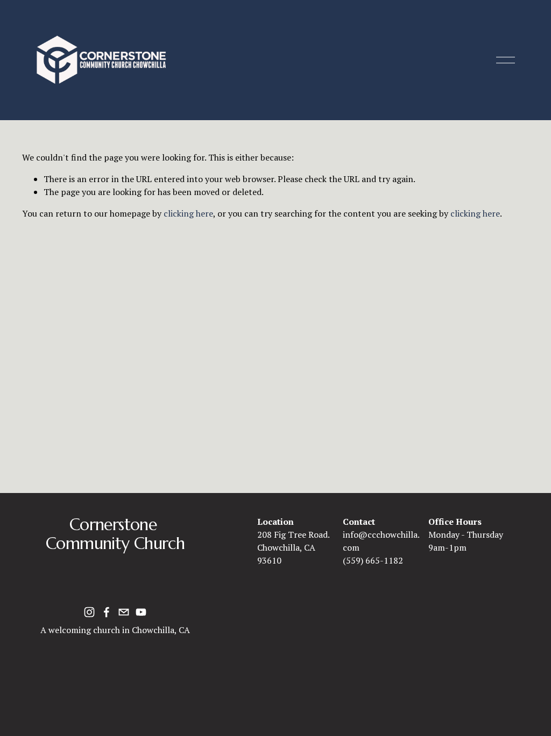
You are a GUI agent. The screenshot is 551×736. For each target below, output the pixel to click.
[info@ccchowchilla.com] (123, 612)
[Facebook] (106, 612)
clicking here (188, 213)
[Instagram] (89, 612)
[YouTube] (141, 612)
